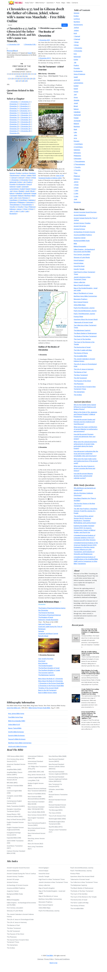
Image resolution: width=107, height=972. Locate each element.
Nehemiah (77, 57)
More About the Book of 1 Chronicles (50, 679)
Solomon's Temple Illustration (48, 620)
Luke (75, 132)
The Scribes (78, 395)
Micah (76, 106)
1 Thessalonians (79, 161)
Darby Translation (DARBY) (16, 806)
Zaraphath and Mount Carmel (48, 633)
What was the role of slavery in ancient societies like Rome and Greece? (84, 468)
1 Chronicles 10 (24, 111)
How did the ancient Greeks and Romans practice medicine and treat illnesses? (84, 422)
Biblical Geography (80, 246)
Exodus (76, 16)
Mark (75, 129)
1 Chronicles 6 (24, 106)
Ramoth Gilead (43, 636)
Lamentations (78, 83)
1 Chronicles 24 (25, 126)
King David (41, 661)
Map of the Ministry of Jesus (83, 293)
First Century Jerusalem (82, 254)
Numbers (77, 22)
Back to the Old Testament (47, 690)
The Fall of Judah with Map (83, 350)
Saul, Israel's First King (45, 659)
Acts (75, 138)
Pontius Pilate (78, 316)
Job (75, 62)
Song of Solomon (79, 74)
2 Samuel (77, 39)
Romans (76, 141)
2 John (76, 193)
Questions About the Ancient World (85, 319)
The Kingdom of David (45, 617)
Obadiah (76, 100)
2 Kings (76, 45)
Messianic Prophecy (80, 299)
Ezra (75, 54)
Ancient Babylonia (80, 215)
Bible (75, 243)
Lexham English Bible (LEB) (37, 777)
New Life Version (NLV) (35, 844)
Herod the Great (79, 266)
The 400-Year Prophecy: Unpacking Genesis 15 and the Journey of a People (85, 511)
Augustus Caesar (80, 238)
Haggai (76, 118)
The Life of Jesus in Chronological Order (20, 919)
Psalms (76, 65)
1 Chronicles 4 (24, 104)
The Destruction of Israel (82, 347)
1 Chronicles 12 (25, 113)
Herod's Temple (79, 269)
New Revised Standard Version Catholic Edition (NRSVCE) (57, 766)
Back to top (53, 963)
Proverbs (77, 68)
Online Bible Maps (80, 305)
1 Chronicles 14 (25, 115)
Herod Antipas (78, 263)
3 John (76, 196)
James (76, 182)
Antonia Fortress (79, 229)
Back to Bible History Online (47, 692)
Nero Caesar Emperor (81, 302)
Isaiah (76, 77)
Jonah (76, 103)
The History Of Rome (81, 353)
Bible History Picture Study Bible (39, 708)
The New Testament (81, 375)
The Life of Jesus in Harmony (84, 369)
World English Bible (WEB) (57, 819)
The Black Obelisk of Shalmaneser (85, 333)
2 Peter (76, 188)
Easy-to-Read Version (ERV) (16, 819)
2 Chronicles (78, 51)
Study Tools (29, 3)
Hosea (76, 91)
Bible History (40, 3)
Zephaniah (77, 115)
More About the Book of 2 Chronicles (50, 681)
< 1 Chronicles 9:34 (13, 44)
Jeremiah (77, 80)
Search (65, 25)
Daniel (76, 89)
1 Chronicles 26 (25, 129)
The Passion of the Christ (82, 381)
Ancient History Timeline (82, 223)
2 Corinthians (78, 147)
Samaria (41, 631)
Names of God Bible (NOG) (37, 794)
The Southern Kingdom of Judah (49, 670)
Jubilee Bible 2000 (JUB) (36, 772)
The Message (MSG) (56, 810)
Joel (75, 94)
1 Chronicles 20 (25, 122)
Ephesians (77, 153)
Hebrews (77, 179)
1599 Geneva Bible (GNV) (15, 756)
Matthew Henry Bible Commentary (19, 743)
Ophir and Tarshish (44, 624)
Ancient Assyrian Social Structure (85, 212)
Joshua (76, 27)
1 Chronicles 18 (25, 120)
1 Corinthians (78, 144)
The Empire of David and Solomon (49, 615)
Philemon (77, 176)
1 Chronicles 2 (25, 102)
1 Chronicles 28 (25, 131)
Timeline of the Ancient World (48, 688)
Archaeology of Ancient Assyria (84, 232)
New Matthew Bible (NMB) (57, 756)
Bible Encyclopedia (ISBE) (16, 721)
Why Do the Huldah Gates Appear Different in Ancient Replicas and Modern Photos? (85, 407)
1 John (76, 190)
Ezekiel (76, 86)
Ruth (75, 33)
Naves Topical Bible (14, 728)
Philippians (77, 156)
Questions (50, 3)
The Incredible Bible (80, 356)
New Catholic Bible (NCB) (36, 812)
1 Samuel (77, 36)
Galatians (77, 150)
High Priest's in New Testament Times (52, 879)
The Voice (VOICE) (55, 813)
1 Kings (76, 42)
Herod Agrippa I (79, 260)
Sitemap (40, 959)
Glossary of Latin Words (82, 257)
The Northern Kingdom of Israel (48, 668)
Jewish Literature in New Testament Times (53, 882)
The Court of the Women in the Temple (83, 897)
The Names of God (80, 372)
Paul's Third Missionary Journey (84, 314)
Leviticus (77, 19)
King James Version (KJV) (36, 774)
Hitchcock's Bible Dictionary (17, 746)
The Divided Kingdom (45, 666)
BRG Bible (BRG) (12, 783)
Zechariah (77, 121)
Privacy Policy (49, 959)
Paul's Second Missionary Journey (85, 311)
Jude (75, 199)
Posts (58, 3)
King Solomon (42, 663)
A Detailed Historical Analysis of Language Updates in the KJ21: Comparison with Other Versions (85, 537)
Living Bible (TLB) (33, 780)
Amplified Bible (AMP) (14, 769)
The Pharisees (79, 384)
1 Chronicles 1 (14, 102)
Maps (63, 3)
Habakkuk (77, 112)
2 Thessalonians (79, 164)
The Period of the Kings (46, 613)
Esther (76, 59)
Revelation (77, 202)
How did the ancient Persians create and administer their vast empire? (84, 436)
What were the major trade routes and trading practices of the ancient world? (86, 461)
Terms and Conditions (62, 959)
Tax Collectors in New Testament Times (84, 882)
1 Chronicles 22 (25, 124)
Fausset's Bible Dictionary (16, 739)
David (30, 53)
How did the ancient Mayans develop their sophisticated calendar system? (83, 476)
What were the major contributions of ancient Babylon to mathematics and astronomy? (86, 429)
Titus (75, 173)
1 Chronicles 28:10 (44, 58)
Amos (76, 97)
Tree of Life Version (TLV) (57, 816)
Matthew (77, 126)
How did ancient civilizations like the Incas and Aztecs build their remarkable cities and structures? (86, 453)
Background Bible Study (82, 241)
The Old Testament (80, 378)
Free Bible (49, 955)
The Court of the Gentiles (82, 339)
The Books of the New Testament (85, 336)
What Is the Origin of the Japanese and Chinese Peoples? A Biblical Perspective (85, 414)
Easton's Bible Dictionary (16, 735)
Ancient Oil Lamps (80, 226)
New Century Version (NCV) (37, 815)
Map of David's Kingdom (82, 285)
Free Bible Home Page (15, 717)
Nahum (76, 109)
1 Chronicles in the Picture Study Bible (51, 683)
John (75, 135)
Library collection (79, 282)
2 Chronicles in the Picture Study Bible (51, 686)
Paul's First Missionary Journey (84, 308)
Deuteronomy (78, 25)
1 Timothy (77, 167)
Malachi (76, 123)
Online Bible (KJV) (14, 724)
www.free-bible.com (13, 708)
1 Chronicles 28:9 (44, 40)
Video (68, 3)
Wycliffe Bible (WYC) (56, 827)
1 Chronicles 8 (24, 108)
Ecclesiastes (78, 71)
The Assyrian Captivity (46, 673)
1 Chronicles (78, 48)
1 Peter (76, 185)
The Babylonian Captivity (46, 675)
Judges (76, 30)
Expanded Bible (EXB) (14, 838)
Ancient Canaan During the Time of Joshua (21, 873)
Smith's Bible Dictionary (16, 732)
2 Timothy (77, 170)
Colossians (77, 158)
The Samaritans (79, 392)
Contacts (75, 3)
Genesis (76, 13)
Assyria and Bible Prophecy (83, 235)
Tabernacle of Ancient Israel (83, 322)
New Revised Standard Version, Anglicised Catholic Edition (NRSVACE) (58, 779)
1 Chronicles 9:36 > (30, 44)
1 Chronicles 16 (25, 117)
